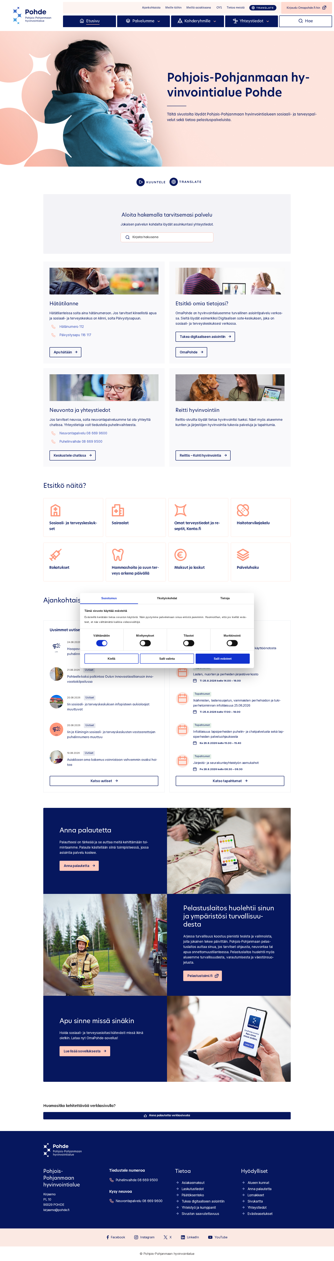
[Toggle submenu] (158, 21)
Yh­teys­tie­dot (257, 1207)
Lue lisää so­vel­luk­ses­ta (82, 1051)
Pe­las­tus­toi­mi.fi (199, 976)
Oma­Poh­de (189, 352)
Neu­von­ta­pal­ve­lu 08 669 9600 (83, 433)
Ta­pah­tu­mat (202, 694)
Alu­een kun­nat (258, 1183)
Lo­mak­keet (256, 1195)
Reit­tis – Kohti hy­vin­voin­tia (200, 455)
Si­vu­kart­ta (255, 1201)
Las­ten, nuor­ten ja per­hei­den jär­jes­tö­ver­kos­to (225, 674)
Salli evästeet (223, 658)
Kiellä (111, 658)
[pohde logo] (32, 15)
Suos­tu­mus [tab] (109, 598)
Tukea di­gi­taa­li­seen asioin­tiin (202, 337)
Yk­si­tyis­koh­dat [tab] (167, 598)
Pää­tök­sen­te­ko (193, 1195)
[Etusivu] (81, 21)
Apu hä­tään (63, 352)
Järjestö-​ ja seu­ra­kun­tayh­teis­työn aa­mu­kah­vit (226, 763)
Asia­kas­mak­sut (193, 1183)
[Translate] (262, 7)
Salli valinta (167, 658)
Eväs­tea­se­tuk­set (260, 1214)
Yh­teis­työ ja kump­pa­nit (199, 1207)
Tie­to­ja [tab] (225, 598)
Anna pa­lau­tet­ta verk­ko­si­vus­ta (169, 1115)
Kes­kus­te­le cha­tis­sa (70, 455)
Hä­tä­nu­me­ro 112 (72, 327)
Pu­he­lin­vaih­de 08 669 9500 (81, 441)
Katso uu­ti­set (101, 781)
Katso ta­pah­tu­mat (227, 781)
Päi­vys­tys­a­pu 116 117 (75, 335)
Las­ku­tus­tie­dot (193, 1189)
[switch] (145, 643)
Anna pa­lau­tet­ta (76, 866)
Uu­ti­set (89, 670)
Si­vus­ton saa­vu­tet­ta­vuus (200, 1214)
